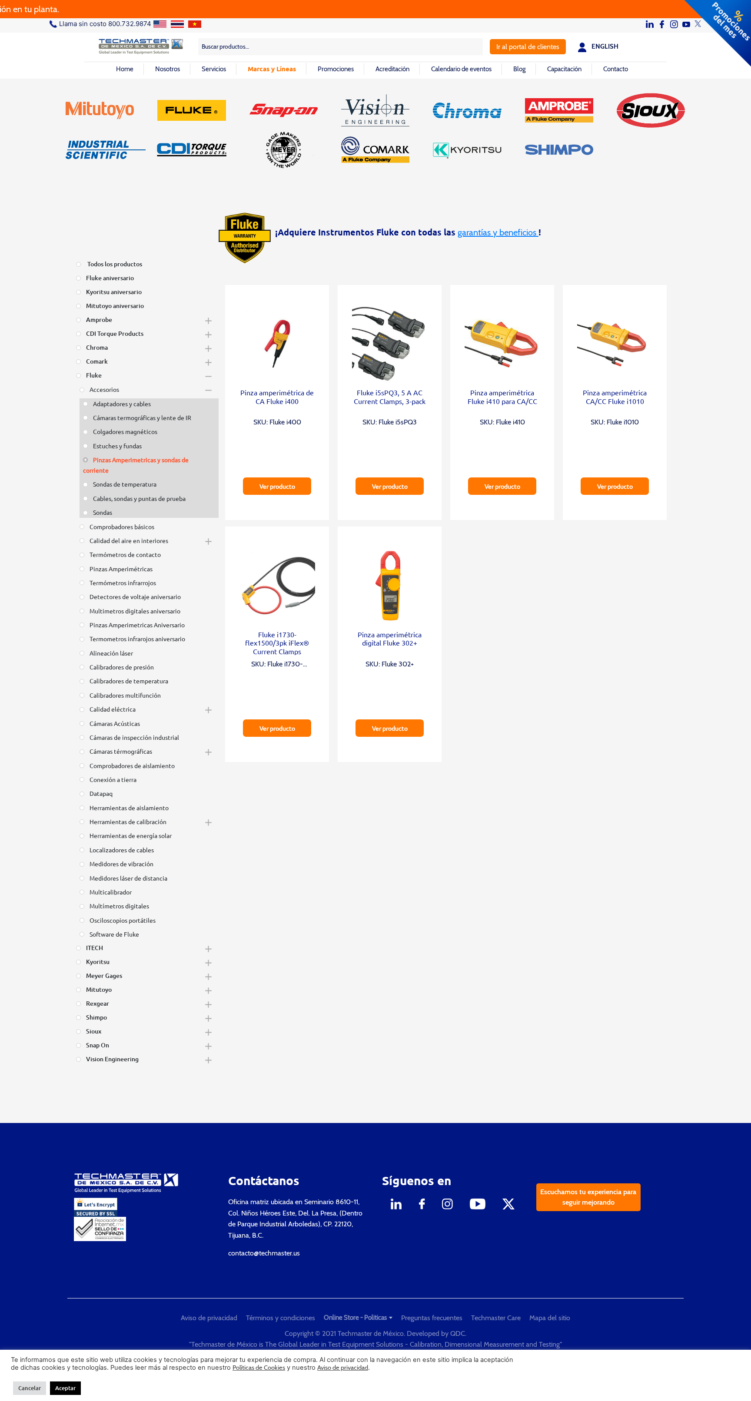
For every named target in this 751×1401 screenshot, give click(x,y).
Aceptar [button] (65, 1388)
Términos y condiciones (280, 1318)
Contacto (615, 69)
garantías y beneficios (498, 232)
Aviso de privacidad (209, 1318)
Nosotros (167, 69)
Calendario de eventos (461, 69)
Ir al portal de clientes (527, 47)
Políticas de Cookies (259, 1367)
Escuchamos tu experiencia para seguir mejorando (588, 1197)
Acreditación (392, 69)
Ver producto (277, 486)
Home (124, 69)
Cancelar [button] (29, 1388)
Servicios (214, 69)
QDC (457, 1333)
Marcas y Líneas (272, 68)
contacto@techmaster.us (264, 1253)
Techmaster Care (496, 1318)
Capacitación (564, 69)
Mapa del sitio (549, 1318)
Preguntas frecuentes (431, 1318)
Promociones (336, 69)
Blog (519, 69)
